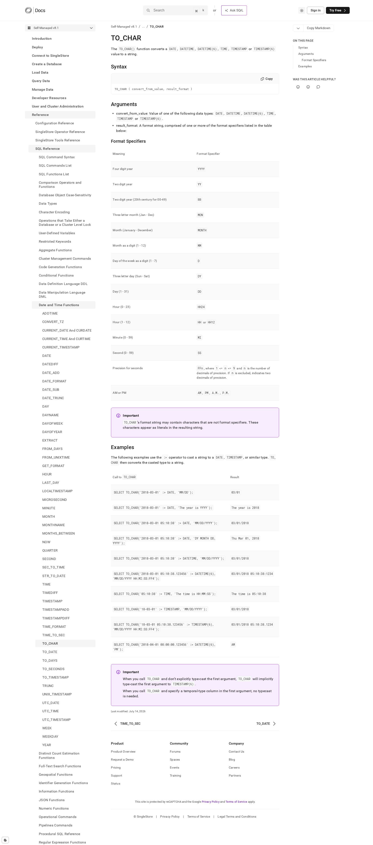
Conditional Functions (56, 275)
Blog (232, 759)
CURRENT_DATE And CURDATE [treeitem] (67, 330)
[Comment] (318, 87)
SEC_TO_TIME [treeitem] (53, 567)
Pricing (116, 767)
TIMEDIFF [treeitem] (50, 593)
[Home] (35, 10)
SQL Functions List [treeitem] (54, 174)
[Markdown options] (298, 28)
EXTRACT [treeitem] (50, 440)
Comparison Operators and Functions (60, 184)
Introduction (42, 38)
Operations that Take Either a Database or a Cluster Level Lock (65, 222)
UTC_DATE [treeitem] (50, 703)
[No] (308, 87)
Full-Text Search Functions (60, 766)
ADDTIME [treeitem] (50, 313)
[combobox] (301, 10)
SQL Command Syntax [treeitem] (57, 157)
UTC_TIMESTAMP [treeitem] (56, 720)
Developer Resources (49, 98)
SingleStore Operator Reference (60, 132)
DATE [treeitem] (46, 356)
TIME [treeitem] (46, 584)
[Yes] (298, 87)
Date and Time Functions (59, 305)
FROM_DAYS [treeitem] (52, 449)
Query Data (41, 81)
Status (115, 783)
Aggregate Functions (55, 250)
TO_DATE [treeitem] (49, 652)
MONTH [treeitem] (48, 516)
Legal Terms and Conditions (237, 816)
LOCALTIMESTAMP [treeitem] (57, 491)
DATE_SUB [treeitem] (50, 390)
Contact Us (236, 751)
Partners (235, 775)
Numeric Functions (54, 808)
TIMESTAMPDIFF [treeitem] (56, 618)
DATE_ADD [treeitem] (51, 372)
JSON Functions (52, 800)
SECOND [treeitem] (49, 559)
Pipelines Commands (56, 825)
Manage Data (43, 89)
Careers (234, 767)
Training (175, 775)
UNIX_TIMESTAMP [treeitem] (57, 694)
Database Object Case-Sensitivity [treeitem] (65, 195)
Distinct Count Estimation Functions (59, 755)
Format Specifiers (314, 60)
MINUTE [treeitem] (48, 508)
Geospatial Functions (56, 774)
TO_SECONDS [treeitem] (53, 669)
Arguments (306, 53)
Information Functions (56, 791)
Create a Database (47, 64)
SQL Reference (47, 149)
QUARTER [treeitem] (50, 550)
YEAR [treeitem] (46, 745)
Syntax (303, 47)
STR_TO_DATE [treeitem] (54, 576)
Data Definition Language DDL (63, 284)
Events (174, 767)
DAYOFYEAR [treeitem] (52, 432)
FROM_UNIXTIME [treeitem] (56, 457)
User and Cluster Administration (58, 106)
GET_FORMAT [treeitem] (53, 466)
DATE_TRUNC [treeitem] (53, 398)
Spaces (175, 759)
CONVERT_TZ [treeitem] (53, 322)
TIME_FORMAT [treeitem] (54, 626)
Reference (40, 115)
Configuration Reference (54, 123)
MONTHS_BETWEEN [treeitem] (58, 533)
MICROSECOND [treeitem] (54, 499)
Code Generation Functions (60, 267)
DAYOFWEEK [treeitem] (52, 423)
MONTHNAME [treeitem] (53, 525)
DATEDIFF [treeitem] (50, 364)
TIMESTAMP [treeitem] (52, 601)
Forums (175, 751)
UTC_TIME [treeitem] (50, 711)
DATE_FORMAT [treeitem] (54, 381)
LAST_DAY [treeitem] (50, 483)
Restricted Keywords (55, 241)
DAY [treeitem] (45, 406)
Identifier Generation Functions (63, 783)
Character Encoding (54, 212)
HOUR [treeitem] (47, 474)
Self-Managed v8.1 (124, 26)
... (143, 26)
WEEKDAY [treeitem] (50, 736)
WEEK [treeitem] (47, 728)
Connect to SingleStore (50, 55)
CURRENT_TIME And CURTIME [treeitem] (66, 339)
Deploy (37, 47)
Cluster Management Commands (65, 258)
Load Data (40, 72)
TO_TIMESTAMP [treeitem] (55, 677)
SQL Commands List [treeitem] (55, 165)
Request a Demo (122, 759)
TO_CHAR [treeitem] (50, 643)
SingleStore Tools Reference (57, 140)
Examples (305, 66)
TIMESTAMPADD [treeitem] (55, 610)
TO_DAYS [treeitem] (49, 660)
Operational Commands (57, 817)
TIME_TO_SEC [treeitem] (53, 635)
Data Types (48, 203)
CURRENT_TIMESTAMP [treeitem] (60, 347)
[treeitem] (60, 38)
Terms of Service (236, 801)
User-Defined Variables (57, 233)
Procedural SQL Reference (59, 834)
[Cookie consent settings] (5, 840)
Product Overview (123, 751)
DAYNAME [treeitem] (50, 415)
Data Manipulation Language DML (62, 294)
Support (116, 775)
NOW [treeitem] (46, 542)
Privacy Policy (211, 801)
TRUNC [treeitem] (48, 686)
